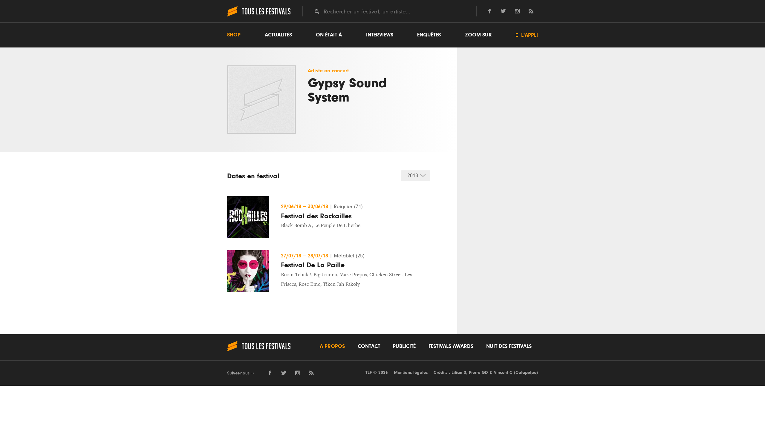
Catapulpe (525, 372)
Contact (369, 346)
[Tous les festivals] (258, 16)
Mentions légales (411, 372)
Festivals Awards (451, 346)
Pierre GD (478, 372)
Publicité (404, 346)
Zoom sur (478, 35)
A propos (332, 346)
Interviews (379, 35)
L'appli (527, 35)
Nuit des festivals (509, 346)
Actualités (278, 35)
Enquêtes (429, 35)
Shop (234, 35)
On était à (329, 35)
